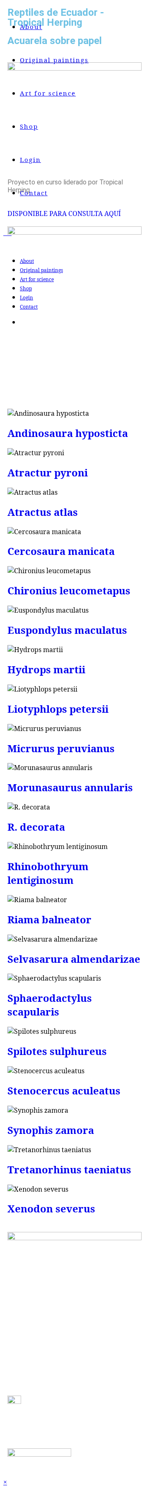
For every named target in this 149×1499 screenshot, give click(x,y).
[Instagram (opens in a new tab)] (22, 322)
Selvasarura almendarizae (73, 959)
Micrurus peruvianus (61, 748)
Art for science (37, 279)
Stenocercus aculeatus (63, 1090)
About (27, 261)
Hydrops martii (46, 669)
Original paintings (41, 270)
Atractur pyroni (47, 472)
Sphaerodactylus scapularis (49, 1004)
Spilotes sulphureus (57, 1051)
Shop (26, 288)
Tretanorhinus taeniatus (69, 1169)
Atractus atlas (42, 512)
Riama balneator (49, 919)
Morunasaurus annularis (70, 787)
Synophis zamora (50, 1130)
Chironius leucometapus (68, 590)
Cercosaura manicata (61, 551)
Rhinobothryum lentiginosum (48, 873)
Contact (29, 306)
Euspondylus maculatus (67, 630)
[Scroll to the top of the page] (5, 1491)
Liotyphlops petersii (57, 709)
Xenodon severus (51, 1208)
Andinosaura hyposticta (67, 433)
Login (26, 297)
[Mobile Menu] (14, 232)
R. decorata (36, 827)
